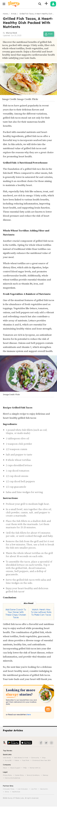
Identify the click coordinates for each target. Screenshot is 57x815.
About (5, 768)
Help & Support (15, 768)
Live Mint (34, 789)
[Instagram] (51, 743)
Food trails (25, 760)
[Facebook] (41, 743)
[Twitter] (46, 743)
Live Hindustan (23, 789)
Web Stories (7, 758)
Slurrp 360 (8, 760)
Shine (7, 792)
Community (35, 758)
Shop (43, 758)
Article (13, 14)
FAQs (25, 768)
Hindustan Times (8, 789)
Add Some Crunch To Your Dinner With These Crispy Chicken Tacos (15, 613)
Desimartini (44, 789)
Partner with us (35, 768)
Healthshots (16, 792)
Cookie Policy (19, 775)
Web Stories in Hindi (21, 758)
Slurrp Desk (11, 33)
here (28, 714)
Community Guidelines (12, 778)
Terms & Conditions (33, 775)
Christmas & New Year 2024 (41, 760)
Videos (16, 760)
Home (5, 14)
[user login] (53, 3)
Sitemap (45, 775)
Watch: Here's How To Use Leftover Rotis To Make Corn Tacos (41, 612)
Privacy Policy (7, 775)
